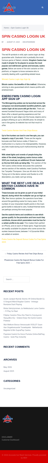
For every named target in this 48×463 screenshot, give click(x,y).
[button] (42, 7)
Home (6, 28)
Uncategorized (9, 388)
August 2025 (8, 371)
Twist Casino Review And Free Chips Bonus (19, 130)
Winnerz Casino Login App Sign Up (16, 79)
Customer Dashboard (10, 440)
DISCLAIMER (7, 437)
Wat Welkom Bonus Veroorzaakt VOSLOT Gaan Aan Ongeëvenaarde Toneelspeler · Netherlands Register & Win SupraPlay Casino (22, 327)
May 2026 (7, 367)
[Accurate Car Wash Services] (9, 7)
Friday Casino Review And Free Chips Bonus (25, 254)
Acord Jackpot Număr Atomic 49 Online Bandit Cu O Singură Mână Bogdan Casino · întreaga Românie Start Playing (24, 302)
